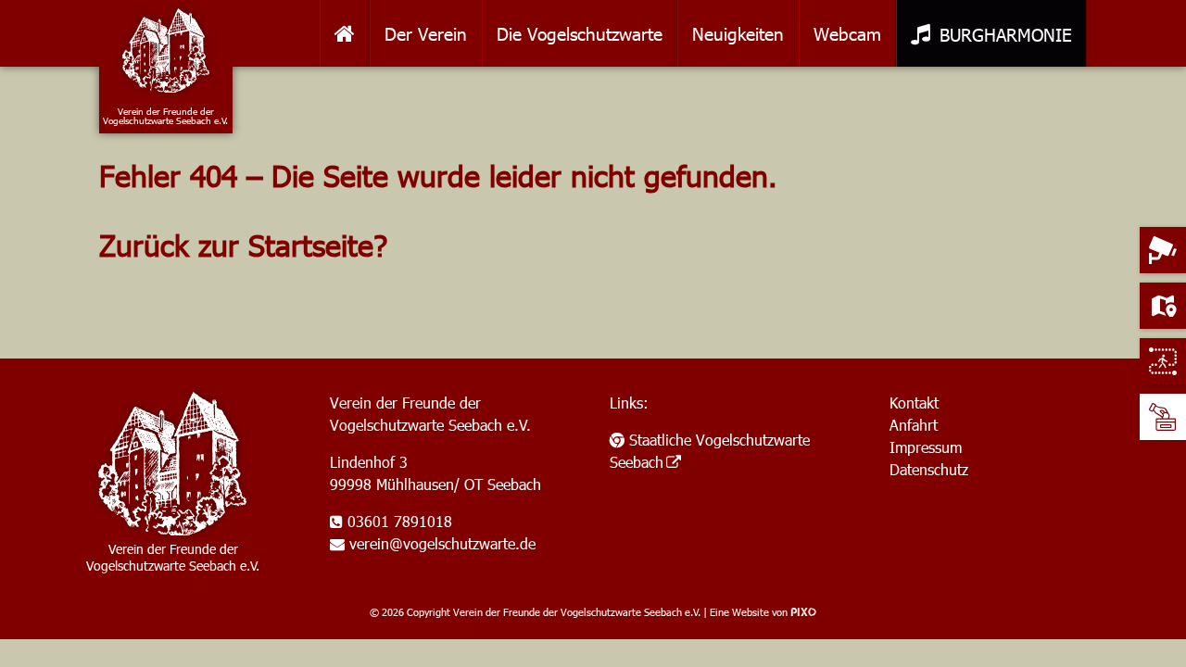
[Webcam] (1163, 250)
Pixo (803, 612)
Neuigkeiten (738, 32)
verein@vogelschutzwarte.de (442, 543)
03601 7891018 (399, 521)
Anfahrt (914, 424)
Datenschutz (929, 469)
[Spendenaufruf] (1163, 417)
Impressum (926, 447)
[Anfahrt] (1163, 306)
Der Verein (426, 32)
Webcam (847, 32)
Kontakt (914, 402)
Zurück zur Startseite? (243, 244)
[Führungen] (1163, 361)
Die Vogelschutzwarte (579, 32)
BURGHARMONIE (1006, 33)
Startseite (345, 33)
